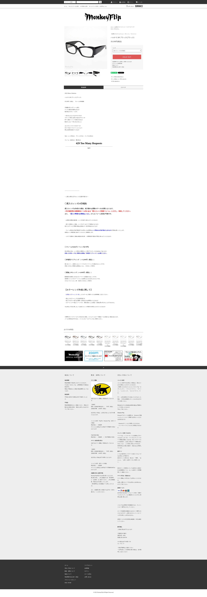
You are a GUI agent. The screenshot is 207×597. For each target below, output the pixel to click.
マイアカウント (88, 565)
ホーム (65, 6)
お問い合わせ (131, 6)
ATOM (69, 582)
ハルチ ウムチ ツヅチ (130, 26)
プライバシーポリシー (70, 579)
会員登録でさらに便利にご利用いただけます (122, 61)
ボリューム (116, 28)
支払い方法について (70, 568)
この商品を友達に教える (118, 76)
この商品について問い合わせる (119, 79)
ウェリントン (116, 29)
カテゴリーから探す (74, 6)
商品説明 (83, 87)
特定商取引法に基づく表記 (118, 67)
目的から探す (85, 6)
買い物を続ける (116, 81)
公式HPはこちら (103, 6)
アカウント (115, 2)
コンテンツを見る (94, 6)
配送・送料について (70, 571)
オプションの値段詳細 (117, 63)
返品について (115, 65)
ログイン (131, 2)
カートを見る (87, 574)
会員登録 (123, 2)
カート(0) (140, 2)
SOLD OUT (127, 57)
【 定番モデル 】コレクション (119, 26)
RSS (66, 582)
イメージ (123, 87)
